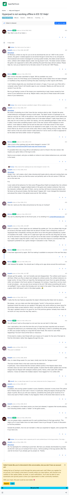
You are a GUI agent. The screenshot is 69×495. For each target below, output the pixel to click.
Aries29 (10, 50)
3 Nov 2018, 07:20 (22, 169)
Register (6, 483)
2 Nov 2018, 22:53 (26, 142)
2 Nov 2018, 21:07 (21, 108)
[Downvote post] (65, 37)
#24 (66, 142)
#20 (66, 30)
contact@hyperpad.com (57, 217)
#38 (66, 417)
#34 (66, 347)
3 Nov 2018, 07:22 (22, 202)
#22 (66, 74)
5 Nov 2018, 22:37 (22, 273)
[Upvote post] (59, 37)
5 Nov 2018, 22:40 (22, 297)
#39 (66, 442)
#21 (66, 50)
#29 (66, 250)
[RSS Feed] (42, 18)
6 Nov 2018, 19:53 (26, 417)
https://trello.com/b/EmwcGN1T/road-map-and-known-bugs (27, 146)
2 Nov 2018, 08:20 (22, 50)
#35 (66, 357)
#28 (66, 226)
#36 (66, 384)
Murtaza (10, 30)
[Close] (65, 465)
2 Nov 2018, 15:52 (26, 74)
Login (12, 483)
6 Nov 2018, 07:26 (22, 347)
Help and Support (8, 17)
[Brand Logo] (5, 4)
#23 (66, 108)
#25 (66, 169)
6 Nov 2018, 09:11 (21, 384)
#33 (66, 320)
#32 (66, 297)
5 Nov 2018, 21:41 (26, 261)
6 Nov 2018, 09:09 (22, 357)
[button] (2, 492)
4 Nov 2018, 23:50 (22, 226)
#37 (66, 404)
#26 (66, 202)
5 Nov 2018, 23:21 (26, 320)
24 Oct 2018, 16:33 (26, 30)
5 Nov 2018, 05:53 (26, 250)
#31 (66, 273)
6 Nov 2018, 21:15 (21, 442)
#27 (66, 214)
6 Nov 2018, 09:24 (22, 404)
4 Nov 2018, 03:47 (26, 214)
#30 (66, 261)
